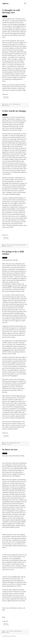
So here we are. (10, 449)
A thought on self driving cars (11, 11)
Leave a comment (7, 246)
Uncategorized (17, 104)
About (12, 631)
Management (18, 244)
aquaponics (7, 350)
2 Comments (6, 105)
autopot (10, 286)
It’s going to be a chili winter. (13, 252)
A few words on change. (14, 111)
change (13, 244)
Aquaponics (13, 442)
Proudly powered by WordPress (9, 636)
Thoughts (24, 244)
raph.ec (5, 3)
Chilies (18, 442)
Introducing (18, 631)
